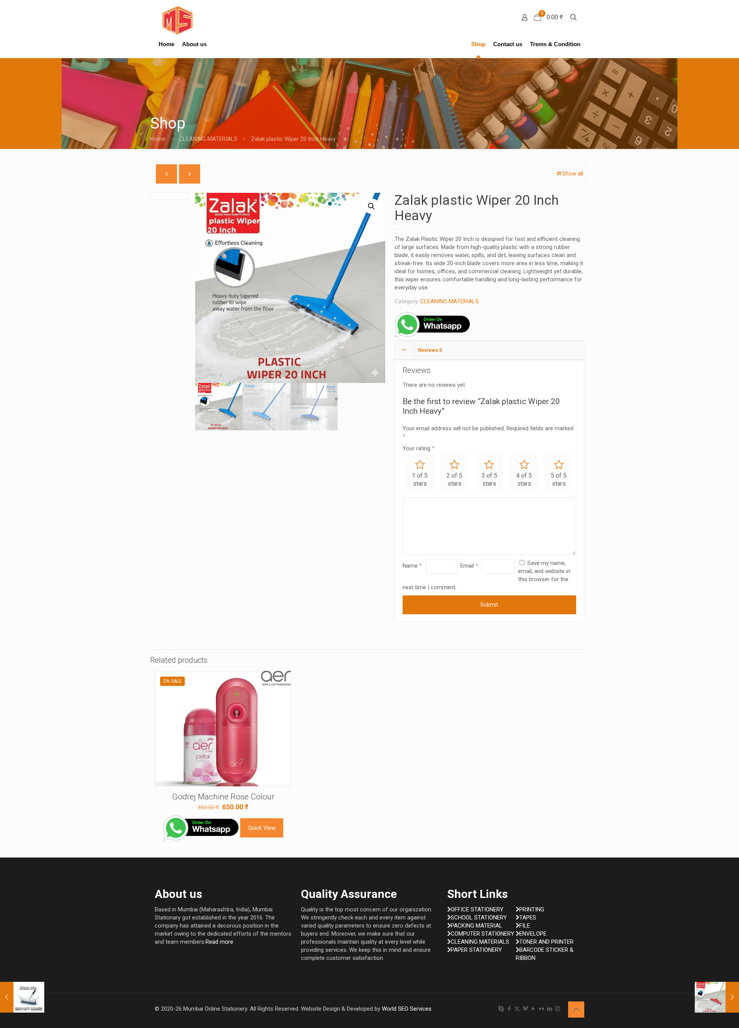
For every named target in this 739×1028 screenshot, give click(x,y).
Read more (219, 941)
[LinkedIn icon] (549, 1008)
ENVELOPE (533, 933)
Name (412, 565)
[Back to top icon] (576, 1009)
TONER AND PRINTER (546, 941)
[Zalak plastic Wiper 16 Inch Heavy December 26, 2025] (717, 997)
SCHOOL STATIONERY (479, 917)
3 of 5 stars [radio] (489, 479)
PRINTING (531, 909)
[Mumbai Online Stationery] (177, 20)
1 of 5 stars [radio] (420, 479)
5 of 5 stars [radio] (559, 479)
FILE (524, 925)
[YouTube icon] (533, 1008)
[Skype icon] (501, 1008)
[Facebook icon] (509, 1008)
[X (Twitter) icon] (517, 1008)
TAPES (527, 917)
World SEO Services (406, 1008)
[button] (372, 206)
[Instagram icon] (557, 1008)
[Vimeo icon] (525, 1008)
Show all (572, 173)
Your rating (419, 448)
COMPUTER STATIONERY (482, 933)
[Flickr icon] (541, 1008)
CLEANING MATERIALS (208, 138)
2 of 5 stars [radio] (454, 479)
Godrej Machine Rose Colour (223, 796)
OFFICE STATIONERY (477, 909)
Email (469, 565)
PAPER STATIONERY (476, 949)
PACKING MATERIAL (476, 925)
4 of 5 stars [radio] (524, 479)
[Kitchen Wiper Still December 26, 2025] (22, 997)
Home (158, 138)
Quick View (262, 827)
